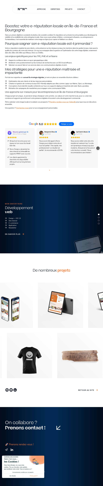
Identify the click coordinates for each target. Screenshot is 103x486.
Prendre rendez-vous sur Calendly (62, 102)
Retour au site (86, 390)
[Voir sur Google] (41, 133)
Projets (68, 9)
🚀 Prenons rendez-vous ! (19, 444)
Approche (41, 9)
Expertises (55, 9)
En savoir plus (12, 234)
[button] (5, 148)
